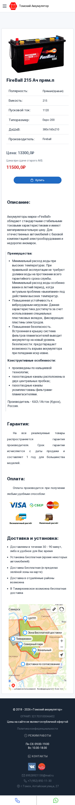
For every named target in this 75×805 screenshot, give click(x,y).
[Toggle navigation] (5, 6)
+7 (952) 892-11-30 (40, 780)
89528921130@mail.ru (40, 775)
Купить (39, 180)
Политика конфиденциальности (37, 728)
